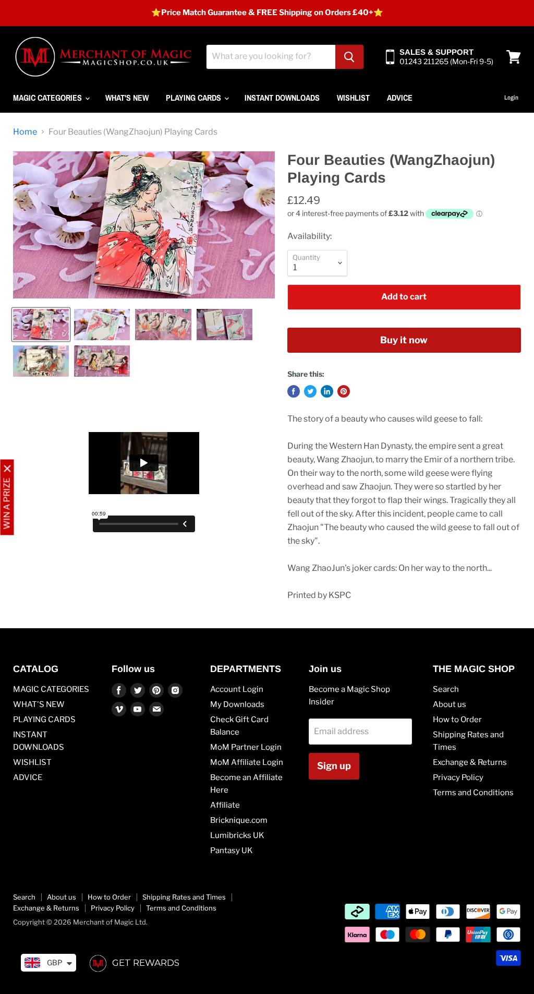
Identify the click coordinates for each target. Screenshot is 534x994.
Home (25, 132)
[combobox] (271, 57)
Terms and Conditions (473, 792)
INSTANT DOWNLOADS (282, 97)
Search (446, 689)
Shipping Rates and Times (184, 897)
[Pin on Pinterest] (343, 391)
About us (449, 704)
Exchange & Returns (470, 762)
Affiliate (225, 805)
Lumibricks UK (237, 835)
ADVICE (399, 97)
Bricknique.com (239, 820)
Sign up (334, 765)
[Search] (349, 57)
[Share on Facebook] (293, 391)
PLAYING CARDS (194, 97)
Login (511, 97)
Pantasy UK (231, 850)
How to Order (457, 719)
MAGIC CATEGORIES (48, 97)
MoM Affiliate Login (246, 762)
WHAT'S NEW (127, 97)
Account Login (236, 689)
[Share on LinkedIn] (327, 391)
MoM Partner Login (246, 747)
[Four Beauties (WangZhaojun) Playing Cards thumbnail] (41, 324)
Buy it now (404, 339)
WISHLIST (353, 97)
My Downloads (237, 704)
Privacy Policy (458, 777)
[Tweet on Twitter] (310, 391)
